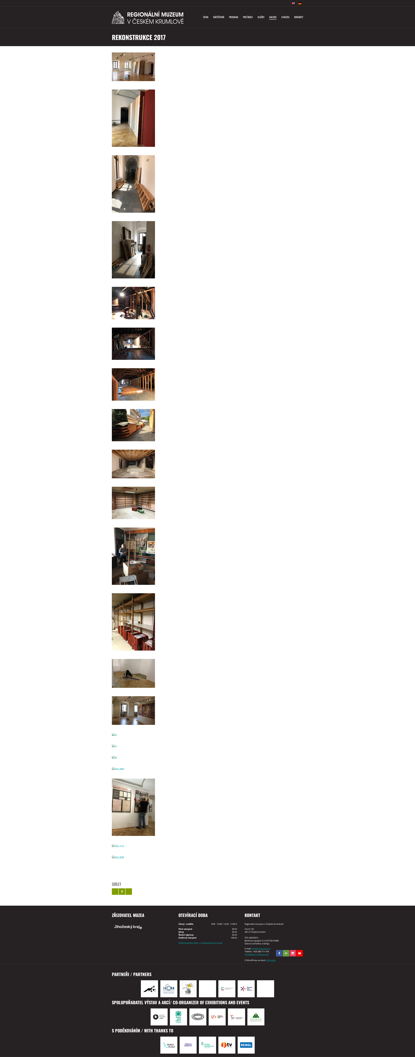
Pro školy (248, 17)
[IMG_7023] (133, 807)
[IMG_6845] (133, 768)
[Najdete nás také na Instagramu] (293, 953)
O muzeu (285, 17)
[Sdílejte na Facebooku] (122, 891)
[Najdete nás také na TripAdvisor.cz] (286, 953)
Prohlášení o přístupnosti (257, 954)
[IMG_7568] (133, 622)
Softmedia (271, 960)
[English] (293, 3)
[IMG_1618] (133, 384)
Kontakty (298, 17)
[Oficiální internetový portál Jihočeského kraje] (141, 926)
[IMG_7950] (133, 118)
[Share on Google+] (128, 891)
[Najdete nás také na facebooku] (279, 953)
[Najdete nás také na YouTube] (299, 953)
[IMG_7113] (133, 845)
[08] (133, 757)
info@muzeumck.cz (260, 948)
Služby (261, 17)
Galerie (273, 17)
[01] (133, 66)
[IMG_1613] (133, 344)
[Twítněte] (115, 891)
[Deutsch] (300, 3)
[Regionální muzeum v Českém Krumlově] (148, 17)
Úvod (205, 17)
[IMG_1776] (133, 464)
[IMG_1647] (133, 425)
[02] (133, 673)
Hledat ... (287, 3)
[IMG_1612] (133, 303)
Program (233, 17)
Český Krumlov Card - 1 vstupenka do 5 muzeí (200, 942)
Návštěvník (218, 17)
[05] (133, 734)
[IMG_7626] (133, 556)
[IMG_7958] (133, 184)
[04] (133, 710)
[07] (133, 746)
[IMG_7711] (133, 503)
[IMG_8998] (133, 857)
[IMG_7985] (133, 249)
